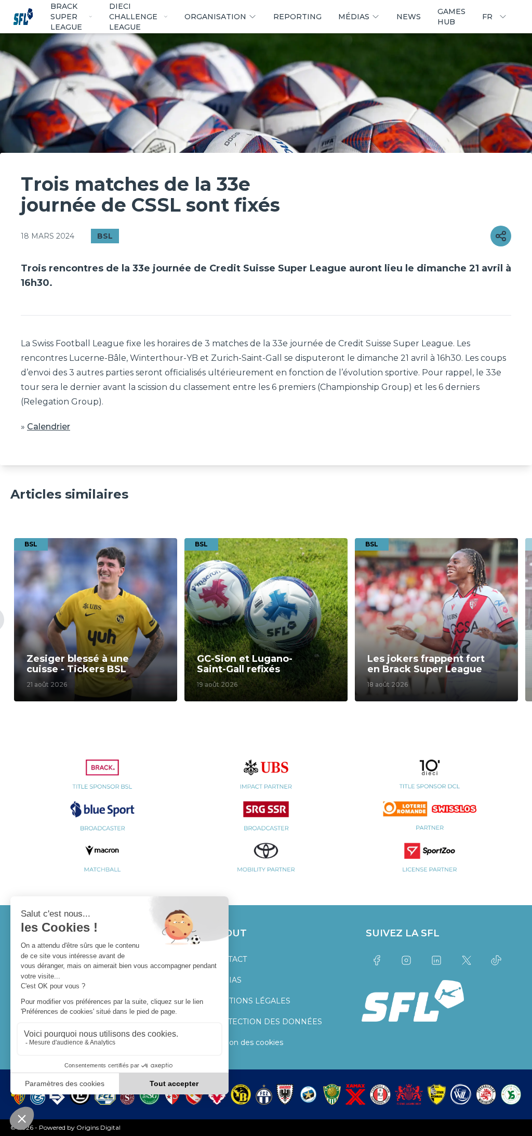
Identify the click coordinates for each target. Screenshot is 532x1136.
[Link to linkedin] (436, 960)
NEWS (408, 16)
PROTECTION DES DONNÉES (266, 1021)
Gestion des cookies (246, 1042)
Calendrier (48, 427)
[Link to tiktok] (496, 960)
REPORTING (297, 16)
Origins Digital (98, 1127)
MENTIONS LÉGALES (250, 1001)
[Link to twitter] (466, 960)
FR (487, 16)
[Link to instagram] (407, 960)
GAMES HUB (451, 17)
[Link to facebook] (377, 960)
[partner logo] (102, 780)
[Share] (500, 236)
